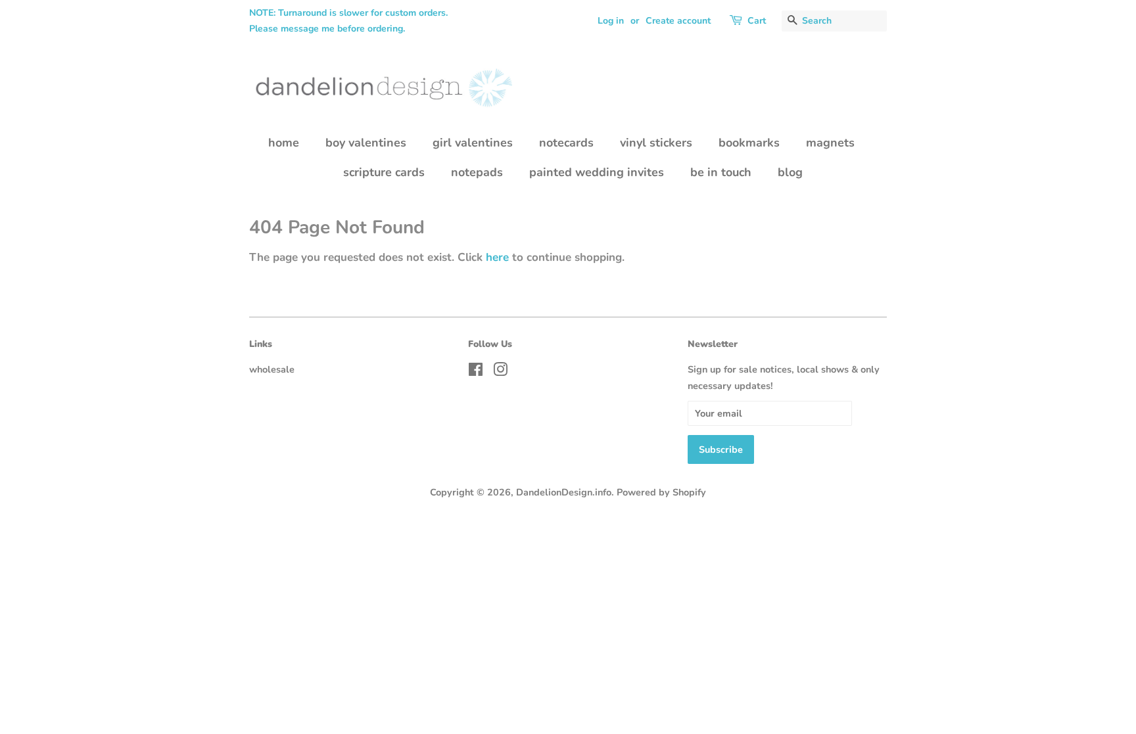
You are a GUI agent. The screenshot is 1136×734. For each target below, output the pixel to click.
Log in (611, 20)
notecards (566, 142)
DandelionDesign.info (563, 492)
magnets (830, 142)
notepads (477, 172)
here (497, 257)
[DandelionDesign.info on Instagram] (500, 371)
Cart (756, 20)
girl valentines (473, 142)
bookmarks (749, 142)
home (283, 142)
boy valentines (365, 142)
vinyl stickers (656, 142)
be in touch (720, 172)
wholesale (272, 369)
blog (790, 172)
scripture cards (384, 172)
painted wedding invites (596, 172)
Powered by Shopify (661, 492)
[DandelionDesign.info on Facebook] (475, 371)
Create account (678, 20)
